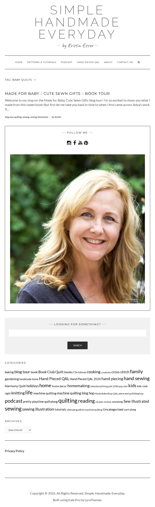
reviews (107, 401)
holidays (32, 386)
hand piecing (112, 378)
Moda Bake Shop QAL (106, 393)
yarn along (130, 409)
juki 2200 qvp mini (118, 386)
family (136, 371)
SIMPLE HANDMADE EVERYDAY (77, 22)
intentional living (99, 386)
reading (86, 401)
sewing (25, 117)
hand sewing (137, 378)
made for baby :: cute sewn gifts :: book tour (57, 93)
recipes (99, 401)
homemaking (78, 385)
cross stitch (120, 372)
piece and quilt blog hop (130, 393)
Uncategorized (113, 409)
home (45, 385)
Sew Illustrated (136, 401)
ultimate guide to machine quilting (84, 409)
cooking (93, 371)
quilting (18, 117)
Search (77, 345)
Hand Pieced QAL (88, 62)
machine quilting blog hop (75, 393)
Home (19, 62)
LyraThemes (93, 500)
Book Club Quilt (51, 372)
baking (9, 372)
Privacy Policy (14, 451)
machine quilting (44, 393)
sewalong (117, 401)
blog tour (9, 117)
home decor (59, 386)
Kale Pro (74, 500)
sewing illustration (39, 117)
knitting (18, 393)
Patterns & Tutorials (41, 62)
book (34, 372)
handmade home (29, 379)
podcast (13, 401)
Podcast (66, 62)
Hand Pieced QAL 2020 (85, 379)
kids (132, 385)
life (29, 392)
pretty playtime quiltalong (40, 401)
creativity (106, 372)
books (68, 372)
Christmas (79, 372)
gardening (12, 379)
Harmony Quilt (15, 386)
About (108, 62)
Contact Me (125, 62)
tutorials (60, 409)
